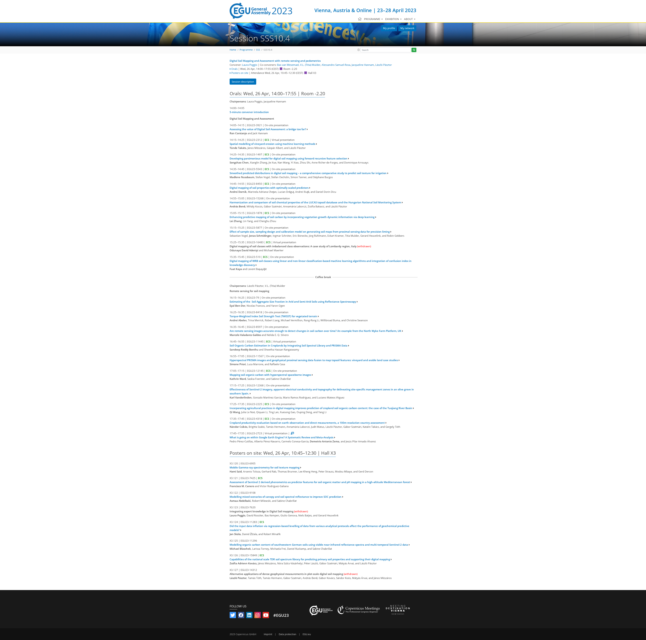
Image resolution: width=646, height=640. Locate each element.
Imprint (268, 634)
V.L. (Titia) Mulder (310, 64)
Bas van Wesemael (288, 64)
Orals (234, 68)
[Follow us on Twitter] (233, 615)
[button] (358, 49)
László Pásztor (383, 64)
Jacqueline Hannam (363, 64)
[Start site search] (413, 50)
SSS (258, 49)
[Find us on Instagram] (257, 615)
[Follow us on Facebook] (241, 615)
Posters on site (239, 73)
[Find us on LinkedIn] (249, 615)
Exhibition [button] (392, 19)
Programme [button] (372, 19)
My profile (389, 28)
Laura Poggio (249, 64)
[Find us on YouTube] (266, 615)
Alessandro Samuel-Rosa (336, 64)
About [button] (408, 19)
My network (407, 28)
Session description (243, 81)
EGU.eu (307, 634)
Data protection (287, 634)
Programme (246, 49)
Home (233, 49)
